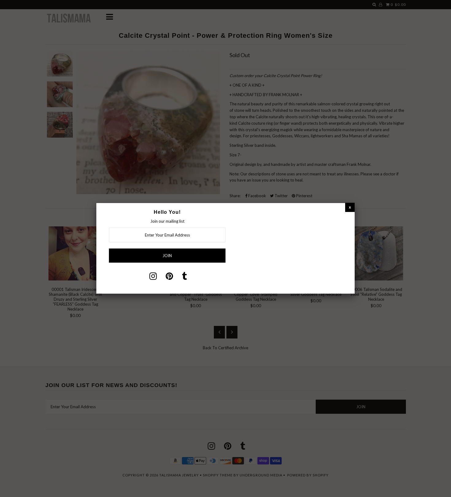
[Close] (350, 207)
